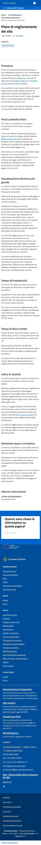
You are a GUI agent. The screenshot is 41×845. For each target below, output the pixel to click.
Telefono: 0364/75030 (13, 750)
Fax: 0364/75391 (12, 754)
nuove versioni (27, 415)
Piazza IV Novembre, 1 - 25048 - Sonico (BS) (21, 746)
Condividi (7, 36)
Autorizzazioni (8, 629)
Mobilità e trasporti (10, 651)
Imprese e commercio (11, 647)
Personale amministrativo (12, 585)
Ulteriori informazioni (9, 842)
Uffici (5, 578)
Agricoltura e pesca (10, 615)
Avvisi (5, 604)
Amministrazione (14, 14)
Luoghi (5, 676)
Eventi (5, 680)
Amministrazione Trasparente (17, 689)
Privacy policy (7, 802)
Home (3, 14)
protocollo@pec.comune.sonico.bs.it (19, 769)
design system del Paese (11, 139)
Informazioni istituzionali (10, 17)
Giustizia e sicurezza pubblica (13, 644)
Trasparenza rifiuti (12, 716)
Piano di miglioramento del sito (12, 825)
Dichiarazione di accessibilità (12, 807)
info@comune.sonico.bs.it (15, 766)
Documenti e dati (9, 589)
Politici (5, 582)
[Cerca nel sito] (37, 8)
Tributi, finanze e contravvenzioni (15, 658)
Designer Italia (19, 81)
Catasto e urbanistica (11, 633)
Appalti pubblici (8, 625)
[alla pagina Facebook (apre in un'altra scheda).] (4, 786)
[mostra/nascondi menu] (4, 8)
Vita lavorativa (8, 666)
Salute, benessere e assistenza (14, 655)
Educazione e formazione (12, 640)
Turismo (6, 662)
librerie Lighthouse (18, 78)
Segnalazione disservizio (10, 816)
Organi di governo (9, 571)
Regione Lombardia (9, 3)
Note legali (6, 797)
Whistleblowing (10, 733)
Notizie (5, 600)
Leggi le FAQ (7, 811)
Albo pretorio (9, 703)
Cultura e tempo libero (11, 636)
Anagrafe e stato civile (11, 622)
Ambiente (6, 618)
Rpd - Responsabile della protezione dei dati (20, 776)
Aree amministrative (10, 575)
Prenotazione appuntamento (12, 821)
